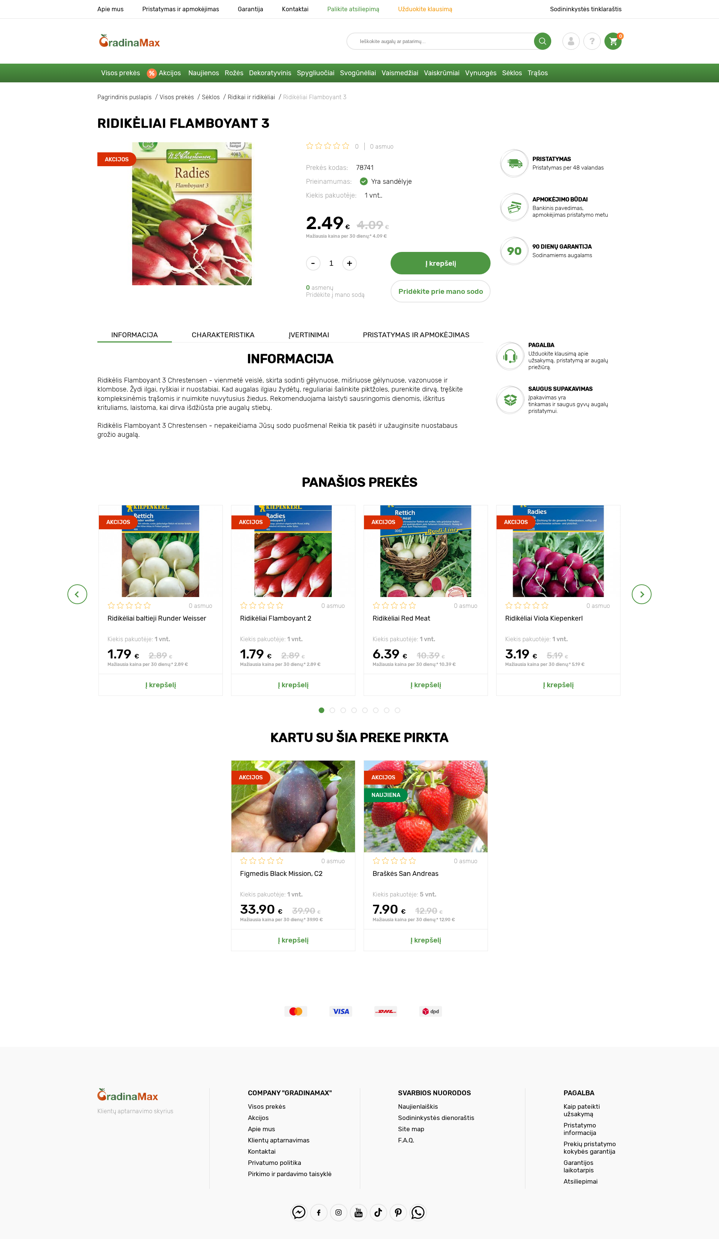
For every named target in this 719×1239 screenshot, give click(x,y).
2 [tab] (332, 710)
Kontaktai (295, 9)
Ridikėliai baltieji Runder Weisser (156, 618)
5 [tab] (365, 710)
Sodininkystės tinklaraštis (586, 9)
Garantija (250, 9)
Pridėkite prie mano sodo (440, 291)
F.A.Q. (406, 1140)
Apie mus (110, 9)
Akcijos (170, 73)
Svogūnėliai (358, 73)
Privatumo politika (274, 1162)
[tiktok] (378, 1212)
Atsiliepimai (581, 1181)
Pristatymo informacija (580, 1128)
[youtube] (358, 1212)
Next (642, 594)
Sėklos (512, 73)
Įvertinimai (309, 335)
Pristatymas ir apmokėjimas (180, 9)
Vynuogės (481, 73)
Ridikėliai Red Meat (401, 618)
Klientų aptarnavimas (279, 1140)
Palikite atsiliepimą (353, 9)
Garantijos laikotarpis (579, 1166)
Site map (411, 1129)
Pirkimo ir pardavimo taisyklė (290, 1174)
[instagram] (339, 1212)
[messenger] (299, 1212)
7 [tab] (386, 710)
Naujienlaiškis (418, 1106)
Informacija (134, 335)
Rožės (234, 73)
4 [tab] (354, 710)
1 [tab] (321, 710)
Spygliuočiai (315, 73)
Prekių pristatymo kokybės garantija (590, 1147)
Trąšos (538, 73)
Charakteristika (223, 335)
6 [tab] (376, 710)
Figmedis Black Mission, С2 (281, 874)
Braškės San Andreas (406, 874)
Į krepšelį (440, 263)
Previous (77, 594)
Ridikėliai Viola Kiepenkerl (544, 618)
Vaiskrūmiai (441, 73)
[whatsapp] (418, 1212)
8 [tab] (397, 710)
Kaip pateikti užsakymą (582, 1110)
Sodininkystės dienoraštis (436, 1117)
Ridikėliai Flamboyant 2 (276, 618)
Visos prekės (120, 73)
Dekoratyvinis (270, 73)
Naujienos (203, 73)
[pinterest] (398, 1212)
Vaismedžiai (400, 73)
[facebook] (319, 1212)
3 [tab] (343, 710)
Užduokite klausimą (425, 9)
